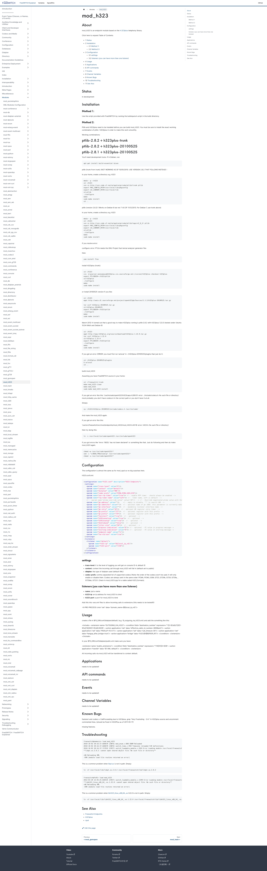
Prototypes (6, 708)
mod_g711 (7, 367)
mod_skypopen (9, 569)
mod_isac (7, 405)
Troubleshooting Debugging (8, 724)
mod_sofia (7, 592)
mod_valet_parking (10, 652)
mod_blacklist (8, 217)
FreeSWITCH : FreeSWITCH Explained (13, 733)
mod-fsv (6, 139)
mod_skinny (8, 566)
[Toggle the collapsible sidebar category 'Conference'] (28, 41)
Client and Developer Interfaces (10, 29)
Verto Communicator (10, 729)
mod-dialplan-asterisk (12, 116)
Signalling (6, 719)
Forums (115, 854)
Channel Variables (94, 74)
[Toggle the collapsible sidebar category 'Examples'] (28, 67)
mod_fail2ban (8, 341)
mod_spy (7, 611)
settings (94, 55)
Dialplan (5, 52)
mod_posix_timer (10, 506)
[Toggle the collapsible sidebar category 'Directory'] (28, 56)
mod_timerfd (8, 626)
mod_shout (7, 551)
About (189, 10)
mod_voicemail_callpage (13, 670)
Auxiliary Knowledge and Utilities (12, 23)
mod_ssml (7, 614)
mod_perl (7, 494)
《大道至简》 (163, 864)
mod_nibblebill (9, 464)
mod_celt (7, 240)
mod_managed (9, 446)
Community (6, 37)
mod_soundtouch (10, 599)
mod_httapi (7, 393)
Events (89, 71)
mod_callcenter (9, 221)
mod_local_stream (10, 434)
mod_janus (7, 408)
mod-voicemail (9, 180)
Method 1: (95, 46)
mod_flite (7, 352)
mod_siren (7, 558)
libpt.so (111, 764)
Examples (6, 67)
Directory (5, 56)
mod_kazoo (8, 419)
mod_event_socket (10, 326)
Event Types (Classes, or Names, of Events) (15, 17)
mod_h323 (7, 382)
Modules (5, 97)
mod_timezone (9, 629)
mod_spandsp (9, 603)
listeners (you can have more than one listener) (110, 58)
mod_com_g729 (9, 262)
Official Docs (71, 864)
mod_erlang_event (10, 311)
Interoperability (8, 82)
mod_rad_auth (9, 513)
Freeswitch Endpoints (93, 814)
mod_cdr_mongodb (11, 228)
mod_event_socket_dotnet (13, 330)
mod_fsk (6, 360)
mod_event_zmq (9, 333)
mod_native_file (9, 461)
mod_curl (7, 277)
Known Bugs (92, 77)
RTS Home (162, 861)
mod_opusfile (8, 483)
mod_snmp (7, 584)
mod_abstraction (10, 191)
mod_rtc (6, 532)
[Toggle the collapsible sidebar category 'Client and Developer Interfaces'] (28, 29)
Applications (92, 65)
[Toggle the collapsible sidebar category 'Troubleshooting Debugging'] (28, 724)
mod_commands (10, 266)
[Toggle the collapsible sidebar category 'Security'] (28, 715)
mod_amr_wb (8, 202)
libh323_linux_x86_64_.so (118, 793)
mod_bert (7, 213)
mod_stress (8, 618)
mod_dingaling (9, 288)
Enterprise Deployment (11, 64)
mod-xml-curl (8, 184)
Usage (89, 61)
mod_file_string (9, 348)
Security (5, 715)
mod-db (6, 112)
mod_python (8, 509)
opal (87, 820)
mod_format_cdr (9, 356)
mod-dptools (8, 120)
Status (89, 40)
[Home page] (84, 9)
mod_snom (7, 588)
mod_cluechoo (9, 251)
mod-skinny (8, 157)
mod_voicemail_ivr (10, 674)
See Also (90, 84)
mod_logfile (8, 438)
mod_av (6, 206)
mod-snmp (7, 165)
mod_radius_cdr (9, 517)
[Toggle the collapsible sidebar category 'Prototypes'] (28, 708)
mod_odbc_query (10, 472)
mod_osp (7, 491)
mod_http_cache (10, 397)
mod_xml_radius (9, 693)
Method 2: (96, 49)
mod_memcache (9, 449)
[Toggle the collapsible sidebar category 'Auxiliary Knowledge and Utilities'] (28, 23)
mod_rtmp (7, 536)
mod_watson (8, 678)
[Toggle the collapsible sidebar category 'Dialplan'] (28, 52)
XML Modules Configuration (14, 105)
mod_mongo (8, 453)
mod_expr (7, 337)
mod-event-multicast (11, 131)
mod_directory (9, 292)
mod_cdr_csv (8, 225)
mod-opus (7, 146)
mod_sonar (7, 596)
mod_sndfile (8, 581)
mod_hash (7, 386)
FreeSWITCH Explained (28, 3)
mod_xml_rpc (8, 697)
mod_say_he (8, 543)
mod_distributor (9, 296)
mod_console (8, 273)
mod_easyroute (9, 303)
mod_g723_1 (8, 371)
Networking (6, 704)
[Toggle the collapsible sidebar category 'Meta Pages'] (28, 90)
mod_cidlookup (9, 247)
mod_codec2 (8, 255)
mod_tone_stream (10, 633)
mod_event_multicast (11, 322)
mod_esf (6, 315)
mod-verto (7, 176)
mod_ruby (7, 539)
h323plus (89, 817)
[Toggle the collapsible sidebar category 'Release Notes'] (28, 711)
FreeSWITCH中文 (119, 861)
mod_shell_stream (10, 547)
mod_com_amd (9, 258)
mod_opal (7, 476)
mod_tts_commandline (12, 640)
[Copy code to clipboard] (179, 163)
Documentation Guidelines (12, 60)
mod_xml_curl (8, 685)
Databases (6, 49)
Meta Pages (6, 90)
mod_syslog (8, 622)
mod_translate (9, 637)
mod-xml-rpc (8, 187)
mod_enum (7, 307)
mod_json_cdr (9, 416)
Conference (6, 41)
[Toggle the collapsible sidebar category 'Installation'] (28, 78)
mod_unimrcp (8, 644)
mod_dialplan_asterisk (12, 285)
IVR (3, 71)
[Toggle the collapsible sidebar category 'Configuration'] (28, 45)
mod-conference (10, 109)
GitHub (260, 3)
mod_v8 (6, 648)
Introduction (7, 9)
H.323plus (124, 30)
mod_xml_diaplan (10, 689)
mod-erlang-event (10, 127)
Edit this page (90, 828)
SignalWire (50, 3)
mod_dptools (8, 300)
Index (4, 75)
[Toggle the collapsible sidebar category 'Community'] (28, 37)
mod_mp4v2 (8, 457)
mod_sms (7, 573)
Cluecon (161, 854)
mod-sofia (7, 169)
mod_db (6, 281)
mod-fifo (6, 135)
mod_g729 (7, 375)
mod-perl (7, 150)
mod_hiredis (8, 390)
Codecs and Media (9, 34)
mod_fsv (6, 363)
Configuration (7, 45)
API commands (93, 68)
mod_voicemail (9, 667)
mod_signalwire (9, 554)
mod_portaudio (9, 502)
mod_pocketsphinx (11, 101)
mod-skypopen (9, 161)
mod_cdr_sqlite (9, 236)
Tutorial (69, 861)
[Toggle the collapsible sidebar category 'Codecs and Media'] (28, 33)
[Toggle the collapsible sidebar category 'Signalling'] (28, 719)
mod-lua (6, 142)
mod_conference (10, 270)
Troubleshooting (94, 80)
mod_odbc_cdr (9, 468)
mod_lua (6, 442)
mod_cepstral (8, 243)
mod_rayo (7, 521)
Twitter (115, 858)
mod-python (8, 154)
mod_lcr (6, 427)
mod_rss (6, 528)
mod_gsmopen (9, 378)
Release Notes (7, 712)
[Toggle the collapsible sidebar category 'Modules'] (28, 97)
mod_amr (7, 198)
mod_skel (7, 562)
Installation (6, 79)
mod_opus (7, 479)
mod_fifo (6, 345)
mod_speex (8, 607)
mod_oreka (7, 487)
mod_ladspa (8, 423)
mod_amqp (7, 195)
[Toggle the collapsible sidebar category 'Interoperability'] (28, 82)
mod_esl (6, 318)
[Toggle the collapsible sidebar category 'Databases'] (28, 48)
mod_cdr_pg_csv (10, 232)
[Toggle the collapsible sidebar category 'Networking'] (28, 704)
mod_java (7, 412)
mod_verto (7, 655)
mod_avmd (7, 210)
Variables (41, 3)
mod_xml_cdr (8, 682)
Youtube (69, 854)
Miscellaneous (8, 94)
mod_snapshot (9, 577)
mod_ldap (7, 431)
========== (8, 12)
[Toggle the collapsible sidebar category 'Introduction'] (28, 86)
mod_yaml (7, 700)
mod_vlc (6, 659)
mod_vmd (7, 663)
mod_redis (7, 524)
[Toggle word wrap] (175, 481)
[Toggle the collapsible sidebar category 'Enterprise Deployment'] (28, 63)
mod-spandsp (9, 172)
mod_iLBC (7, 401)
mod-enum (7, 124)
